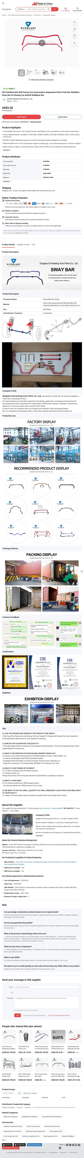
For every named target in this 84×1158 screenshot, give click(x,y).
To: (12, 993)
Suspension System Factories (13, 1126)
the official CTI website (50, 808)
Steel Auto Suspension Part (30, 1136)
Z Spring (50, 862)
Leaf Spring (28, 862)
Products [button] (21, 9)
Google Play (20, 1145)
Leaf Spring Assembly (39, 862)
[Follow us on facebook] (67, 1145)
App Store (7, 1145)
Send (17, 1015)
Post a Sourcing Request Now (59, 1015)
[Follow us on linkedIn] (60, 1148)
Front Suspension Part (11, 1136)
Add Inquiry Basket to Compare (42, 79)
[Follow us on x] (70, 1145)
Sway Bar (11, 864)
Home (4, 15)
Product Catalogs (31, 1093)
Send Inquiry (21, 117)
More (4, 1140)
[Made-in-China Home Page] (42, 4)
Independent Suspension (30, 1117)
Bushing (21, 864)
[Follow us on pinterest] (79, 1145)
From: (11, 987)
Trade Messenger (34, 1145)
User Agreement (53, 1152)
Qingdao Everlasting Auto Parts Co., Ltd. (20, 99)
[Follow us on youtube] (76, 1145)
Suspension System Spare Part (35, 1131)
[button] (3, 3)
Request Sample (35, 122)
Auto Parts (37, 15)
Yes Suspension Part (55, 1131)
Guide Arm (57, 862)
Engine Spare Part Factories (12, 1131)
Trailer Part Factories (33, 1126)
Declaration (63, 1152)
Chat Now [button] (63, 117)
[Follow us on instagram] (73, 1145)
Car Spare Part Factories (52, 1126)
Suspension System (49, 15)
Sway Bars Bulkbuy (68, 1136)
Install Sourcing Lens (11, 1148)
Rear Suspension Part (50, 1136)
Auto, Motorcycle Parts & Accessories (20, 15)
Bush (16, 864)
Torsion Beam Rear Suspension (52, 1117)
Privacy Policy (73, 1152)
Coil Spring (65, 862)
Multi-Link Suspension (11, 1117)
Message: (10, 998)
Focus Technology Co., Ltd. (27, 1152)
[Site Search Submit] (54, 9)
